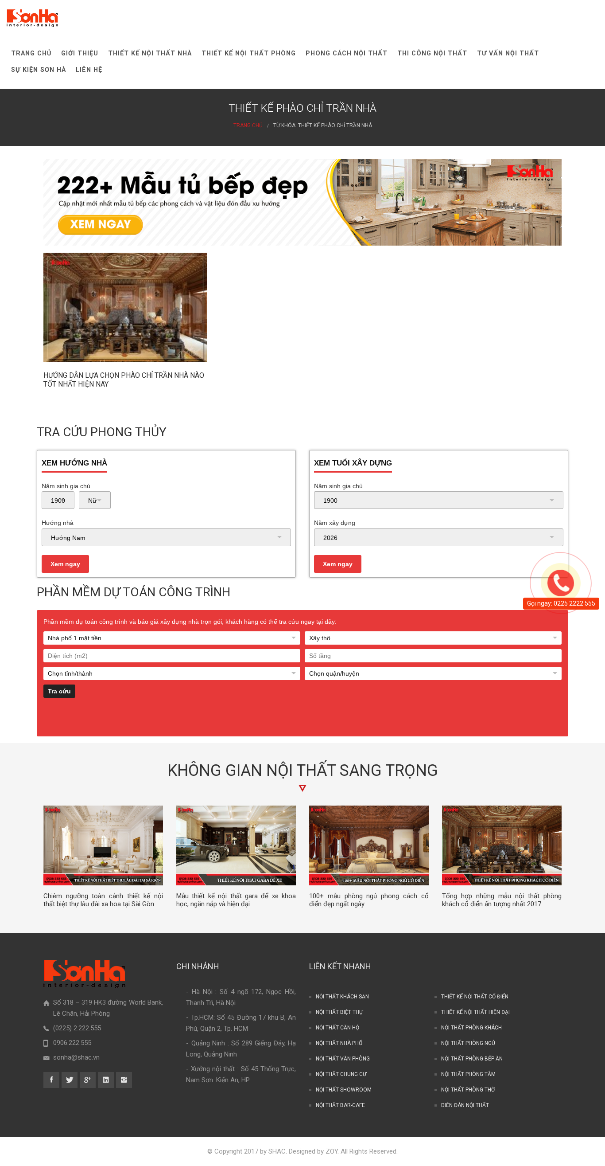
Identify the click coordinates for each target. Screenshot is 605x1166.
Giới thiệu (79, 53)
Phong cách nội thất (347, 53)
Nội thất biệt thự (339, 1012)
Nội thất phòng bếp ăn (472, 1059)
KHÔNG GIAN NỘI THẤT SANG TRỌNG (302, 770)
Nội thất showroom (344, 1090)
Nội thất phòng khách (471, 1028)
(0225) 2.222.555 (77, 1028)
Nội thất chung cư (341, 1074)
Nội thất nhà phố (339, 1043)
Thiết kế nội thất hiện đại (475, 1012)
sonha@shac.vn (76, 1057)
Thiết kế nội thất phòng (249, 53)
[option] (103, 857)
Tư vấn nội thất (508, 53)
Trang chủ (31, 53)
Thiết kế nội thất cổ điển (474, 997)
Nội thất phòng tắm (468, 1074)
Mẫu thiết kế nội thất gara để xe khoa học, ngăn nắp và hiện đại (236, 900)
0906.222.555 (72, 1043)
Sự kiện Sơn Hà (38, 70)
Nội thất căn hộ (337, 1028)
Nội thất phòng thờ (468, 1090)
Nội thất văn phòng (343, 1059)
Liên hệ (89, 70)
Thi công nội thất (432, 53)
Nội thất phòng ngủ (468, 1043)
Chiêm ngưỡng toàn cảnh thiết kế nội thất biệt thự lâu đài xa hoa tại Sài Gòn (103, 900)
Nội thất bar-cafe (340, 1105)
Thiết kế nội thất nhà (150, 53)
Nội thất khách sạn (342, 997)
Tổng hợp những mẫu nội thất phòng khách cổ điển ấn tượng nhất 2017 (502, 900)
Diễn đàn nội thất (465, 1105)
